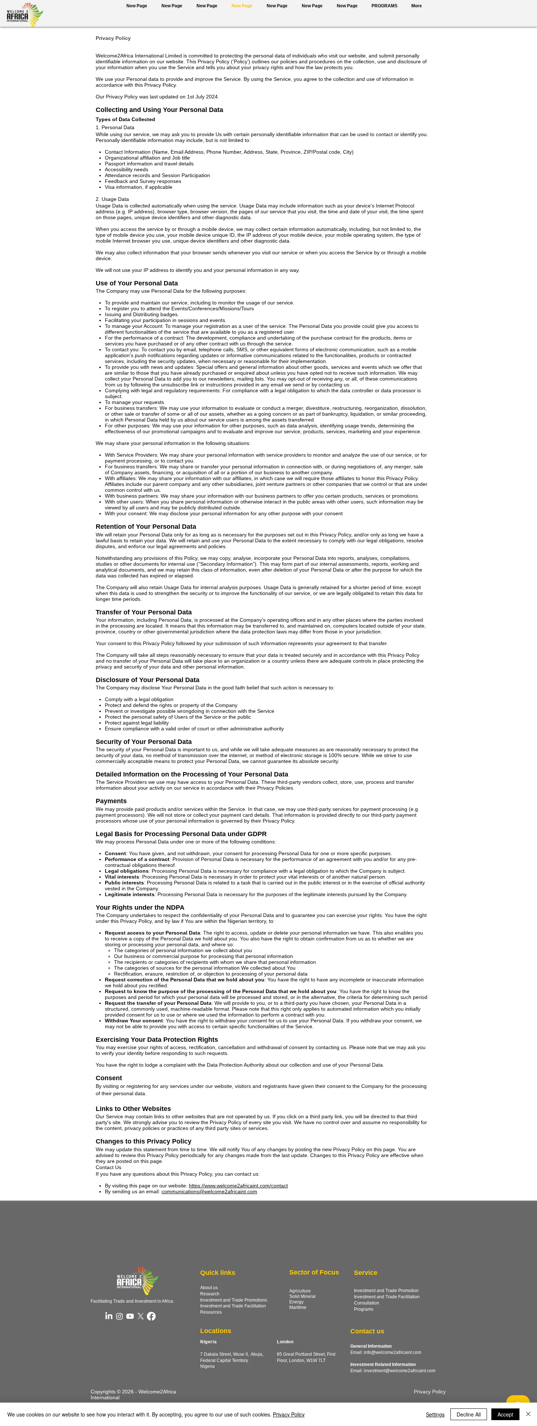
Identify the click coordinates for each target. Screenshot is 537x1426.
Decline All (469, 1414)
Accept (505, 1414)
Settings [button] (435, 1414)
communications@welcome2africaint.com (209, 1191)
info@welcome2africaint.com (392, 1352)
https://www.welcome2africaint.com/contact (238, 1186)
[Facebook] (151, 1316)
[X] (140, 1316)
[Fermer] (528, 1414)
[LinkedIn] (108, 1316)
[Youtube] (130, 1316)
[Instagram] (119, 1316)
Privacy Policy (289, 1414)
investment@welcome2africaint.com (399, 1370)
